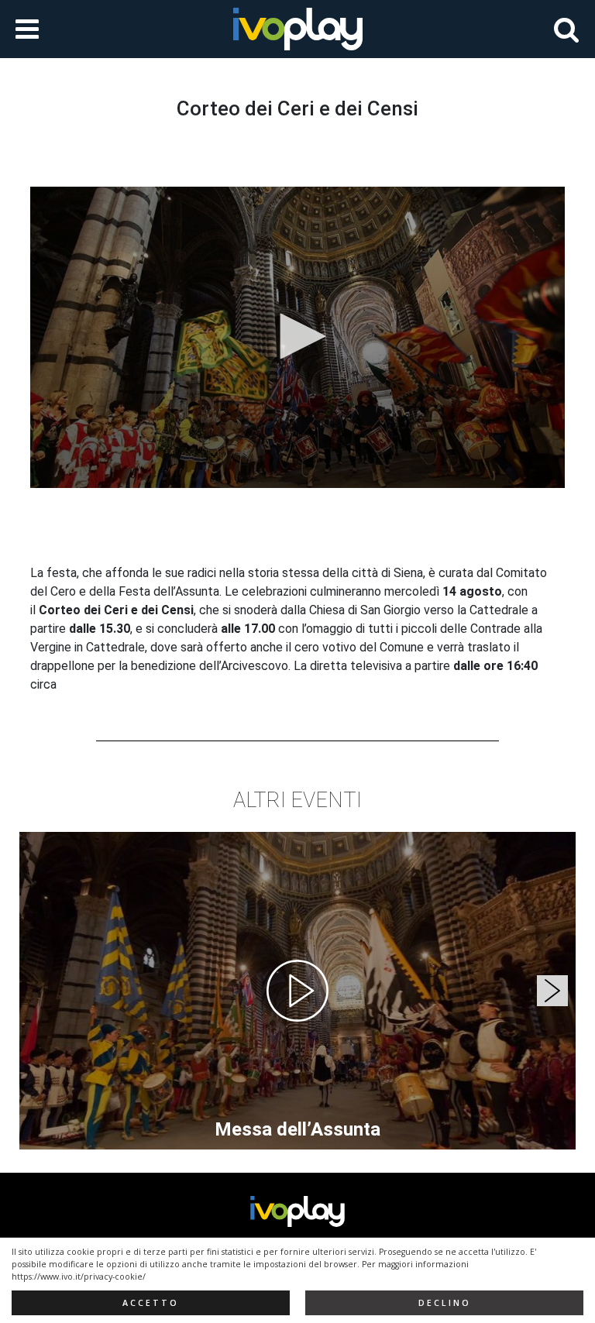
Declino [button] (444, 1302)
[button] (297, 336)
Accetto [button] (150, 1302)
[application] (297, 337)
